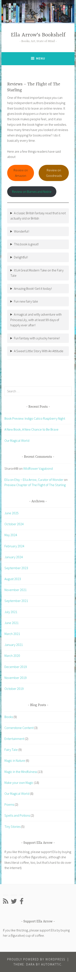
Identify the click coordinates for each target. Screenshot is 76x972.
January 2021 (13, 645)
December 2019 (15, 667)
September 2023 (16, 568)
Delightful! (21, 257)
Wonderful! (21, 231)
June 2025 (11, 513)
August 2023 (12, 579)
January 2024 (13, 557)
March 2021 (12, 634)
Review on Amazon (21, 173)
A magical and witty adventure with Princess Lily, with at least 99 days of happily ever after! (36, 319)
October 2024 (14, 524)
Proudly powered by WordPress (36, 959)
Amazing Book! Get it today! (33, 288)
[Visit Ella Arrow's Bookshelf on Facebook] (21, 902)
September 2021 (16, 601)
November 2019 (15, 678)
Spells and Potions (17, 815)
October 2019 (14, 688)
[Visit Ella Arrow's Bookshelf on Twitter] (14, 902)
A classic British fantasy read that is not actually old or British (38, 216)
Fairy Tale (11, 749)
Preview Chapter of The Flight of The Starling (35, 485)
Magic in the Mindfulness (20, 772)
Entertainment (14, 739)
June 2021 (11, 623)
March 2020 (12, 655)
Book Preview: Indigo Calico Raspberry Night (34, 418)
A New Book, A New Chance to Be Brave (31, 429)
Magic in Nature (14, 760)
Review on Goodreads (54, 173)
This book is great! (26, 244)
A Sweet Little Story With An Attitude (38, 351)
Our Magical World (16, 440)
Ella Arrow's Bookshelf (38, 35)
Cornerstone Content (19, 728)
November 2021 (15, 590)
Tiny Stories (12, 826)
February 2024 (14, 546)
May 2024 (10, 535)
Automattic (51, 964)
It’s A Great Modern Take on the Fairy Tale (37, 273)
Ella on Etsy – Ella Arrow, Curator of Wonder (33, 479)
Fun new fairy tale (26, 301)
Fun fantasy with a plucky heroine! (37, 338)
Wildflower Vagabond (38, 468)
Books (8, 717)
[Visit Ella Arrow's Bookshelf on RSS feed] (5, 902)
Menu (40, 58)
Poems (9, 804)
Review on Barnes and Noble (32, 191)
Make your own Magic (18, 782)
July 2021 (10, 612)
